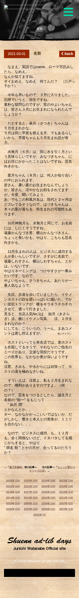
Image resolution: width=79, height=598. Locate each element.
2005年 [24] (30, 509)
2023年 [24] (66, 480)
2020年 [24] (48, 486)
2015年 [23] (66, 492)
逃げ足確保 (15, 467)
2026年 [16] (13, 480)
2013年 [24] (30, 497)
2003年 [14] (66, 509)
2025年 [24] (30, 480)
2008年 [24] (48, 503)
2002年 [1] (39, 514)
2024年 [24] (48, 480)
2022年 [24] (13, 486)
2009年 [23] (30, 503)
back (68, 54)
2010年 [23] (13, 503)
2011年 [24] (66, 497)
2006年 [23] (13, 509)
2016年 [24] (48, 492)
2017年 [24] (30, 492)
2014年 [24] (13, 497)
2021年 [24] (30, 486)
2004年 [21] (48, 509)
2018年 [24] (13, 492)
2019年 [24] (66, 486)
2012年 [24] (48, 497)
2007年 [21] (66, 503)
